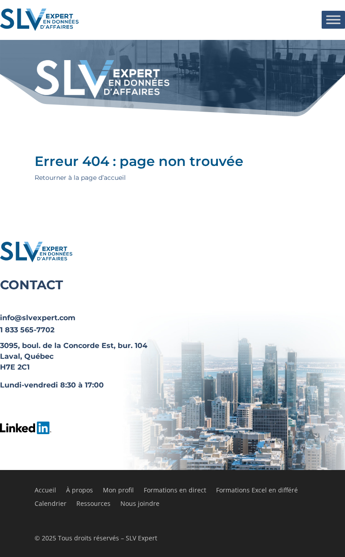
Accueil (45, 490)
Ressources (93, 504)
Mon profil (118, 490)
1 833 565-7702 (27, 330)
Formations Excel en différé (257, 490)
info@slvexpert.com (37, 317)
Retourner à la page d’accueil (80, 178)
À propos (79, 490)
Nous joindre (139, 504)
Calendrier (50, 504)
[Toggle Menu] (333, 19)
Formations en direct (175, 490)
